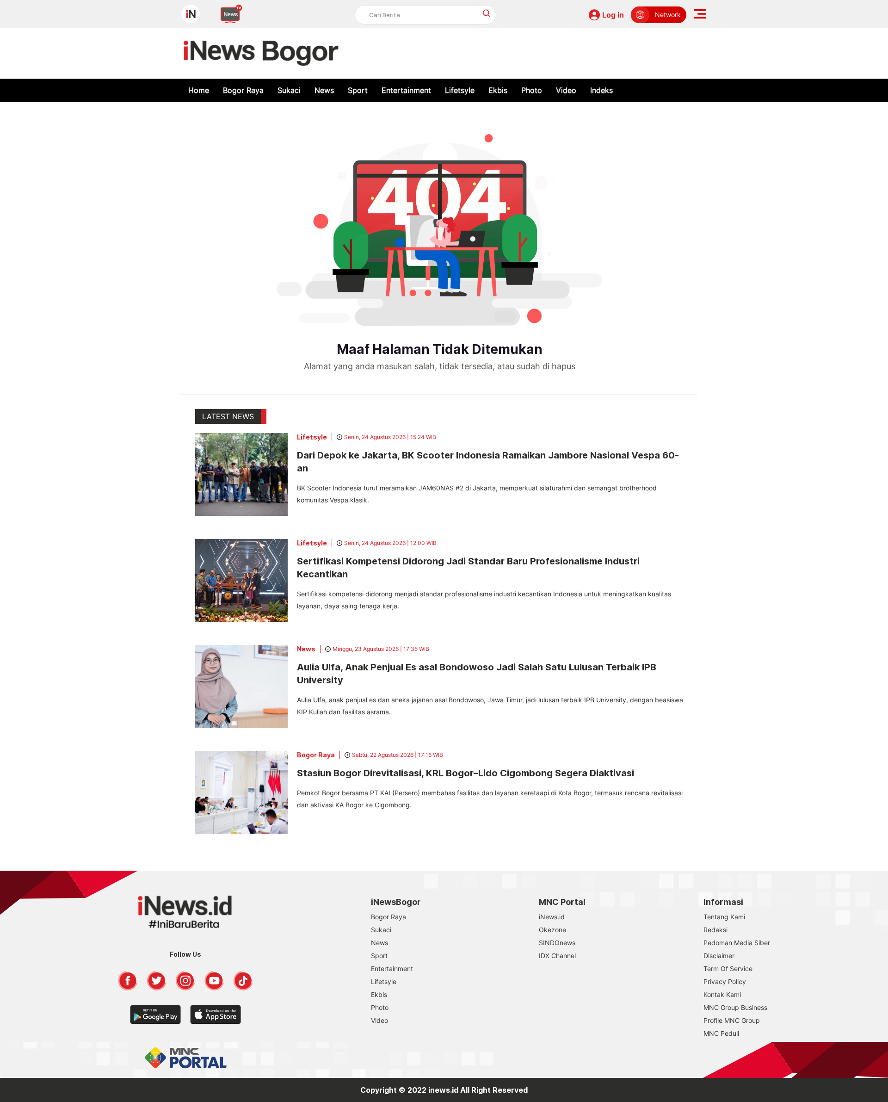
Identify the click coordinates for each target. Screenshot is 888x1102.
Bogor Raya (243, 90)
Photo (531, 90)
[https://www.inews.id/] (261, 53)
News (324, 90)
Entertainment (406, 90)
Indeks (601, 90)
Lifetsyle (460, 90)
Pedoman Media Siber (736, 943)
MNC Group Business (735, 1007)
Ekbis (497, 90)
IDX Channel (557, 956)
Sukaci (289, 90)
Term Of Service (727, 968)
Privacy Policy (724, 981)
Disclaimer (718, 956)
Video (566, 90)
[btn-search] (487, 13)
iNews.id (552, 917)
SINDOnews (557, 943)
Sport (358, 90)
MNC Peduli (721, 1033)
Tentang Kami (724, 917)
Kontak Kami (722, 994)
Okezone (552, 930)
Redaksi (715, 930)
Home (198, 90)
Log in (613, 14)
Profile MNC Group (731, 1020)
